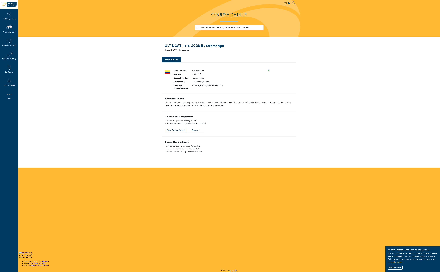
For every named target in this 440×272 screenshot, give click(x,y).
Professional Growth (9, 45)
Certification (9, 72)
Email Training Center (175, 130)
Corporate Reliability (9, 59)
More (9, 99)
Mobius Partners (9, 85)
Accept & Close (395, 268)
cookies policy (397, 262)
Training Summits (9, 32)
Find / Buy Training (9, 19)
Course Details (171, 60)
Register (195, 130)
